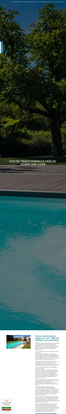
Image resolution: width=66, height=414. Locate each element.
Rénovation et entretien (34, 1)
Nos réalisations (57, 1)
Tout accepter (6, 407)
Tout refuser (6, 409)
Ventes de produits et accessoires (45, 1)
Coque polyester (26, 1)
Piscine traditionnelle (18, 1)
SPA (53, 1)
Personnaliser (6, 411)
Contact (62, 1)
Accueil (12, 1)
